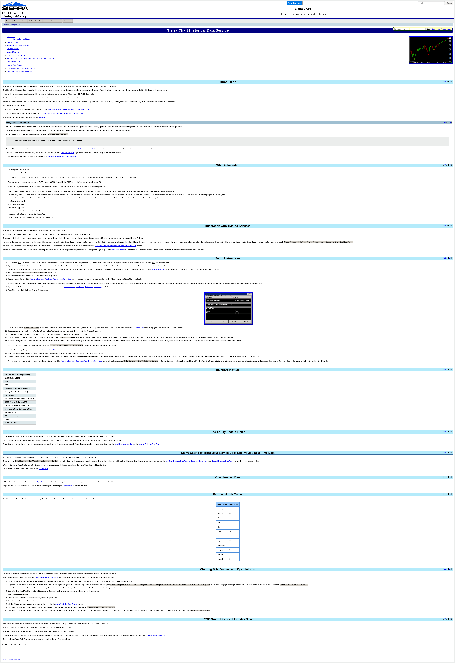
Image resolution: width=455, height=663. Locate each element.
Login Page (436, 29)
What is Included (12, 42)
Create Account (446, 29)
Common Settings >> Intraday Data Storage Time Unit (82, 287)
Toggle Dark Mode (294, 3)
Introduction (11, 37)
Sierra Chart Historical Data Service (46, 577)
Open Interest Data (13, 62)
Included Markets (13, 52)
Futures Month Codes (14, 65)
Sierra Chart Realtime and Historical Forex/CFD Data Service (63, 113)
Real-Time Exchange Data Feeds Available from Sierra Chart (68, 109)
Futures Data (43, 469)
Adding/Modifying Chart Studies (66, 604)
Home (5, 25)
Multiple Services (158, 269)
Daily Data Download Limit (20, 39)
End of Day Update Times (16, 55)
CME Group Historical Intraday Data (19, 71)
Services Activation (67, 153)
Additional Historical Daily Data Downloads (62, 157)
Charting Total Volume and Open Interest (21, 68)
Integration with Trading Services (18, 45)
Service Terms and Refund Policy (11, 659)
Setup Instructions (13, 49)
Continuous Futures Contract (87, 149)
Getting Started (15, 25)
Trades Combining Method (156, 635)
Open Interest (42, 482)
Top (450, 81)
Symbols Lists (139, 328)
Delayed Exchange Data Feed (149, 444)
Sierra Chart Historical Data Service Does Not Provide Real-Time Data (31, 58)
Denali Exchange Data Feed (124, 444)
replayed (42, 117)
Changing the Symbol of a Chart (46, 350)
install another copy (118, 250)
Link (445, 81)
